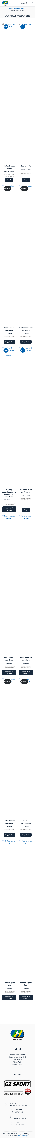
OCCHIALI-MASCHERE (9, 174)
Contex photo (26, 166)
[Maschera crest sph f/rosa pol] (26, 416)
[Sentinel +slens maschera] (9, 747)
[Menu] (32, 3)
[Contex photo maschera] (9, 254)
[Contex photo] (26, 92)
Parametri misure (17, 1064)
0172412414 (20, 1125)
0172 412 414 (19, 1112)
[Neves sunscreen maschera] (9, 584)
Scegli (9, 180)
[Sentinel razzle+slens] (26, 747)
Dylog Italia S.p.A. (23, 1136)
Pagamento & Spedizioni (17, 1057)
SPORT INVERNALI (9, 176)
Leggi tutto (9, 342)
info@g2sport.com (20, 1118)
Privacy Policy (17, 1062)
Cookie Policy (17, 1059)
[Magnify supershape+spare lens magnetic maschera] (9, 416)
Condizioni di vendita (17, 1054)
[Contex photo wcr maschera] (26, 254)
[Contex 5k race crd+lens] (9, 92)
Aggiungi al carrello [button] (9, 509)
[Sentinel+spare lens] (9, 909)
